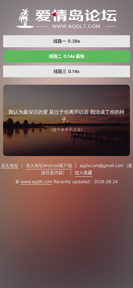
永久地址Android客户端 (49, 165)
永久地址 (9, 165)
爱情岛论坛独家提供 (66, 18)
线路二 (66, 56)
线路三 (66, 71)
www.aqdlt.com (36, 181)
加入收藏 (83, 172)
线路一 (66, 41)
